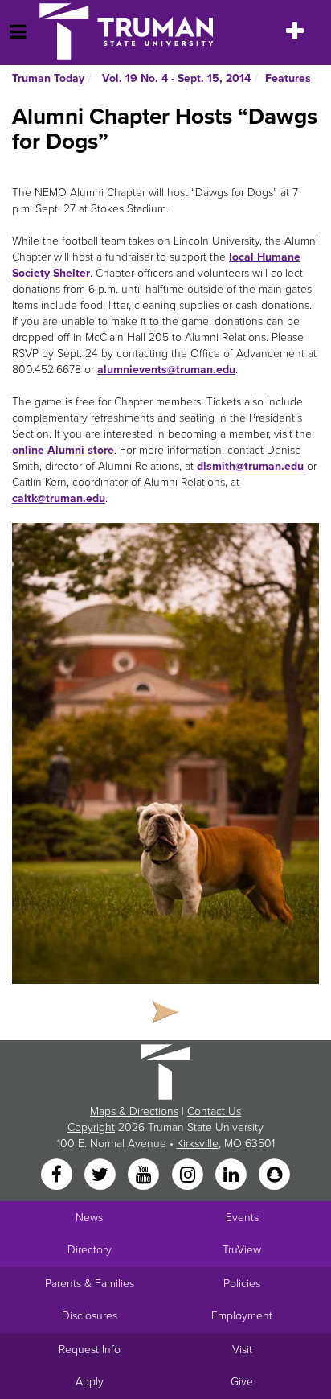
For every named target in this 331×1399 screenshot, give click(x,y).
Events (242, 1217)
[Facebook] (58, 1176)
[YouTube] (145, 1176)
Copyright (91, 1127)
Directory (89, 1250)
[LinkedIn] (232, 1176)
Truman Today (48, 78)
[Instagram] (188, 1176)
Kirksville (198, 1143)
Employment (241, 1316)
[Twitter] (101, 1176)
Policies (241, 1283)
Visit (242, 1349)
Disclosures (89, 1316)
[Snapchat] (275, 1176)
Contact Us (214, 1111)
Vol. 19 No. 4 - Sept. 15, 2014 (175, 78)
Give (242, 1382)
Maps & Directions (134, 1111)
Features (288, 78)
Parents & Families (89, 1283)
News (89, 1217)
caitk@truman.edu (58, 498)
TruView (242, 1250)
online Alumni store (63, 450)
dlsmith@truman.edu (250, 466)
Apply (90, 1382)
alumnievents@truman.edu (166, 369)
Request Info (90, 1349)
